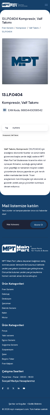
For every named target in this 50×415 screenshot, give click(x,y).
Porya (4, 331)
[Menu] (46, 5)
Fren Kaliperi (7, 363)
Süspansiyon (7, 349)
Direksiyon (6, 298)
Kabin (4, 312)
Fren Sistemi (7, 28)
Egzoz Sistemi (8, 340)
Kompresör (21, 28)
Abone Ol (38, 224)
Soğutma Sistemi (10, 345)
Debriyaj (5, 294)
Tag (6, 128)
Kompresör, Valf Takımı (10, 135)
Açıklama (16, 128)
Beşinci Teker (8, 359)
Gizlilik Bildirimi (34, 403)
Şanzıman (6, 303)
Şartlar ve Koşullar (17, 403)
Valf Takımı (34, 28)
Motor (5, 317)
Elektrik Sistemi (9, 308)
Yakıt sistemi (8, 335)
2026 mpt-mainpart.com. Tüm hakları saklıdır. (26, 409)
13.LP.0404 (7, 31)
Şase (4, 354)
